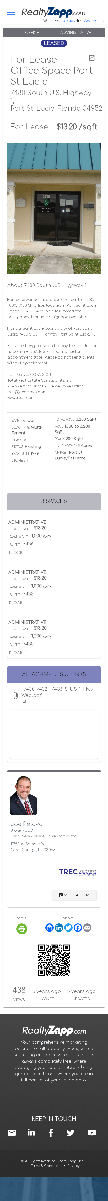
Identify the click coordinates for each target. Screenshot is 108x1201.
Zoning (19, 421)
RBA (58, 439)
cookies (67, 21)
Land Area (64, 446)
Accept (91, 21)
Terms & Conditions (46, 1166)
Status (18, 447)
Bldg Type (21, 427)
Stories (18, 460)
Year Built (20, 454)
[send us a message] (13, 1132)
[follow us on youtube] (92, 1132)
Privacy (74, 1166)
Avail (59, 426)
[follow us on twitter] (70, 1132)
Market (61, 453)
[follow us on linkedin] (32, 1132)
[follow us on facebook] (52, 1132)
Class (17, 440)
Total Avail (64, 419)
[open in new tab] (92, 58)
